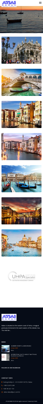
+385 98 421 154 (8, 389)
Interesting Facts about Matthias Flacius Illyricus (24, 355)
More (12, 350)
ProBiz (35, 401)
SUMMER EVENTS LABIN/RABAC (21, 346)
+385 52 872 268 (9, 385)
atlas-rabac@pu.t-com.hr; (12, 392)
